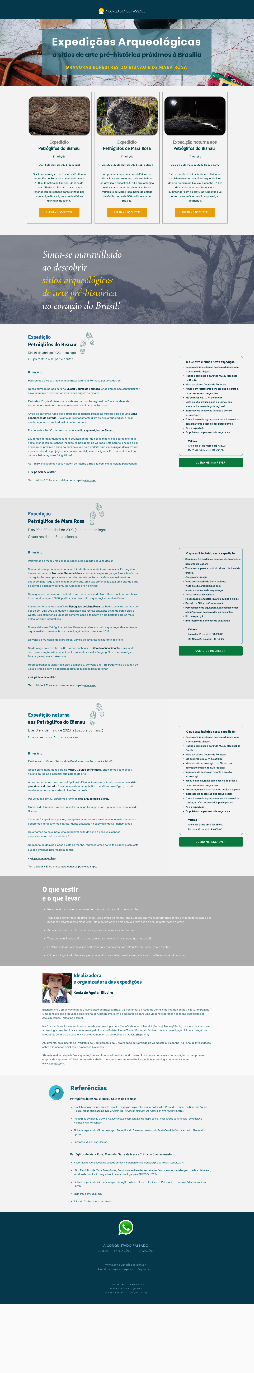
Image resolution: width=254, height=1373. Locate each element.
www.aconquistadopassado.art (126, 1264)
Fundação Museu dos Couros (90, 1141)
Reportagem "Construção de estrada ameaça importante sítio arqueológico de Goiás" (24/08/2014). (129, 1162)
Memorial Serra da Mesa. (88, 1193)
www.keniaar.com (53, 1063)
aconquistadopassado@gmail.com (131, 1269)
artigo (86, 1110)
